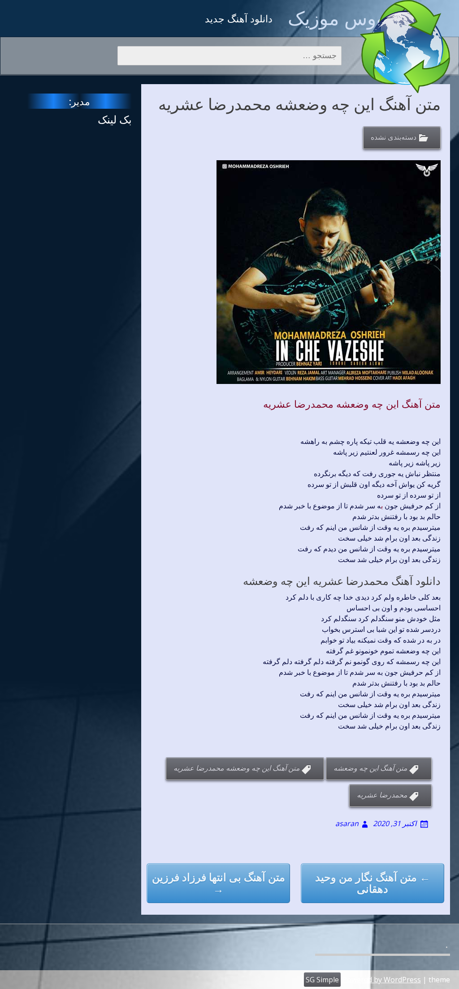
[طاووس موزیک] (405, 46)
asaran (347, 823)
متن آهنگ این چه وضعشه (370, 768)
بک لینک (115, 119)
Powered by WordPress (381, 980)
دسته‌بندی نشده (393, 137)
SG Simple (322, 980)
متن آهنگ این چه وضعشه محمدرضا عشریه (352, 403)
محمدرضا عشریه (382, 795)
